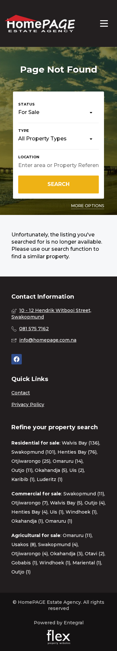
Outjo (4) (94, 503)
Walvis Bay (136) (80, 443)
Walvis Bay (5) (66, 503)
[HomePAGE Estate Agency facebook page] (16, 359)
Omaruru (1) (58, 521)
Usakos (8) (23, 544)
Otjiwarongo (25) (30, 461)
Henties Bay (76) (77, 452)
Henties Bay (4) (29, 512)
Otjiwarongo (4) (29, 554)
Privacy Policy (27, 404)
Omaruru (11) (77, 535)
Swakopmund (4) (58, 544)
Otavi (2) (94, 554)
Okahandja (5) (51, 470)
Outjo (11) (21, 470)
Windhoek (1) (81, 512)
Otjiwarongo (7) (29, 503)
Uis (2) (76, 470)
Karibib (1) (22, 479)
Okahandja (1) (27, 521)
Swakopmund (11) (83, 494)
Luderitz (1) (49, 479)
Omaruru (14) (68, 461)
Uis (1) (56, 512)
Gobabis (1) (24, 563)
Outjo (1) (21, 572)
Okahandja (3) (66, 554)
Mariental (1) (86, 563)
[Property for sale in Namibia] (39, 23)
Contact (20, 393)
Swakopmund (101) (33, 452)
